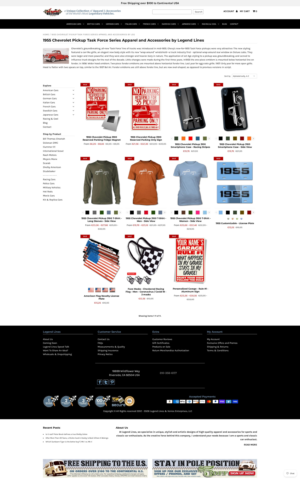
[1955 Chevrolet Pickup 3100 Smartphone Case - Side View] (235, 109)
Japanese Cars (189, 24)
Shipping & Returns (217, 346)
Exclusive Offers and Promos (222, 343)
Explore (47, 85)
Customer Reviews (162, 339)
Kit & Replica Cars (52, 199)
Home (46, 34)
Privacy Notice (105, 354)
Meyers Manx (50, 159)
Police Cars (49, 183)
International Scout (53, 151)
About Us (48, 339)
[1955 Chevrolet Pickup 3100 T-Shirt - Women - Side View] (190, 183)
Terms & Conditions (218, 350)
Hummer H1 (49, 146)
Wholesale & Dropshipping (57, 354)
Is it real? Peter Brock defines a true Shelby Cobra (66, 434)
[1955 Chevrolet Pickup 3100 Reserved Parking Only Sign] (146, 109)
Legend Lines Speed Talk (56, 346)
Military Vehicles (51, 187)
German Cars (112, 24)
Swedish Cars (169, 24)
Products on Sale (161, 346)
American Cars (73, 24)
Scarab (46, 163)
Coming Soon (50, 343)
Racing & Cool (209, 24)
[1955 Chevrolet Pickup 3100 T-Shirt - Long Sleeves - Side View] (101, 183)
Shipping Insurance (108, 350)
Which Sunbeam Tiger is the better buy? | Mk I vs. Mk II (69, 442)
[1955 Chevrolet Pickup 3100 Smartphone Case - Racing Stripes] (190, 109)
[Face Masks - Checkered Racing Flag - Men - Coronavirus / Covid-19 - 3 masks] (146, 260)
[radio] (176, 138)
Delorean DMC (50, 142)
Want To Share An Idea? (55, 350)
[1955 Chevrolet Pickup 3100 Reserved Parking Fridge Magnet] (101, 109)
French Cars (149, 24)
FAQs (100, 343)
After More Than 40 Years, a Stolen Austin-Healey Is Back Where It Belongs (77, 438)
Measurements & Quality (111, 346)
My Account (213, 339)
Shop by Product (52, 134)
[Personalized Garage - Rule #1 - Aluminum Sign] (190, 260)
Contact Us (104, 339)
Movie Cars (49, 195)
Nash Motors (50, 155)
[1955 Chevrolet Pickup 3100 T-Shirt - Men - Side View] (146, 183)
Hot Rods (48, 191)
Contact (234, 24)
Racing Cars (49, 179)
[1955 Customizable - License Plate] (235, 183)
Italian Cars (131, 24)
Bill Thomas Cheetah (54, 138)
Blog (224, 24)
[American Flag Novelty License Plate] (101, 260)
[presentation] (209, 138)
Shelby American (52, 167)
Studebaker (49, 171)
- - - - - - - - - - (49, 175)
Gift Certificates (160, 343)
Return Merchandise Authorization (170, 350)
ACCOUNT (229, 11)
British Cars (93, 24)
